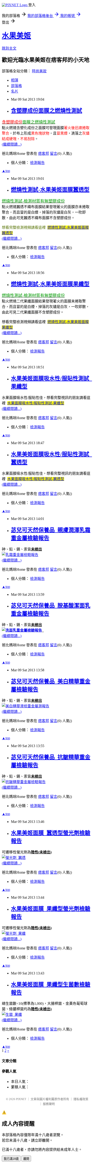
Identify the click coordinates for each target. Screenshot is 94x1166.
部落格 (16, 86)
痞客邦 (43, 153)
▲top (6, 171)
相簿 (14, 80)
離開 (26, 1158)
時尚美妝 (39, 71)
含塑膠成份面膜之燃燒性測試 (46, 111)
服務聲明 (49, 1104)
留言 (53, 153)
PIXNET (21, 1099)
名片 (14, 91)
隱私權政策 (80, 1099)
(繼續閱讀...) (11, 144)
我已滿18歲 (11, 1158)
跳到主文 (9, 48)
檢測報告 (37, 163)
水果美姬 (16, 35)
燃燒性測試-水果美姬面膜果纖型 (50, 284)
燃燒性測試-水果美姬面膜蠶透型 (50, 190)
